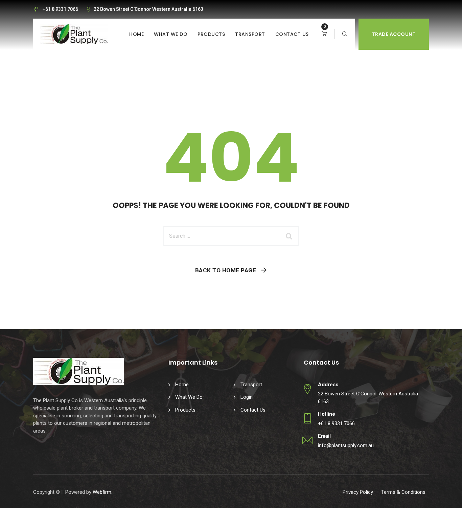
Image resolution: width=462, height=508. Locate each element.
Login (246, 397)
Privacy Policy (358, 492)
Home (136, 34)
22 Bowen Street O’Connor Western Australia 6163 (148, 9)
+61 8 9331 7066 (60, 9)
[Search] (344, 34)
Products (211, 34)
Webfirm (102, 492)
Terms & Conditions (403, 492)
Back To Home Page (225, 270)
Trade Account (394, 34)
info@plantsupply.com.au (346, 445)
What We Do (170, 34)
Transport (250, 34)
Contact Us (292, 34)
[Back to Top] (447, 497)
